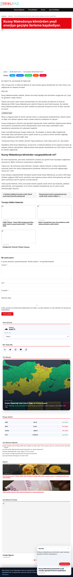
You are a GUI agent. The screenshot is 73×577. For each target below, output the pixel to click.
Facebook (20, 75)
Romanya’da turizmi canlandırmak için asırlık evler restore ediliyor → (53, 195)
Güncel (10, 16)
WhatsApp (28, 75)
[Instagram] (15, 350)
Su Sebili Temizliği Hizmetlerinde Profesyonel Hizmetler (20, 453)
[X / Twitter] (10, 350)
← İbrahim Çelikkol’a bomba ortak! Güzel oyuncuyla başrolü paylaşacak (17, 195)
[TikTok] (26, 350)
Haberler (4, 16)
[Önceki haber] (63, 362)
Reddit (36, 75)
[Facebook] (5, 350)
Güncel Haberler (19, 10)
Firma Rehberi (32, 10)
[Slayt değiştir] (33, 560)
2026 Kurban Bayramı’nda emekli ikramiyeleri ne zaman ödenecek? (23, 449)
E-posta (4, 290)
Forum (43, 10)
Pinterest (43, 75)
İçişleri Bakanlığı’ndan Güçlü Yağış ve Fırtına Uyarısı (19, 451)
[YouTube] (21, 350)
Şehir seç (7, 332)
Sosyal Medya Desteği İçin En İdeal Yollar (16, 455)
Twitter (12, 75)
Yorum (4, 265)
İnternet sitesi (6, 298)
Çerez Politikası (54, 10)
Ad (3, 283)
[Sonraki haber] (67, 362)
